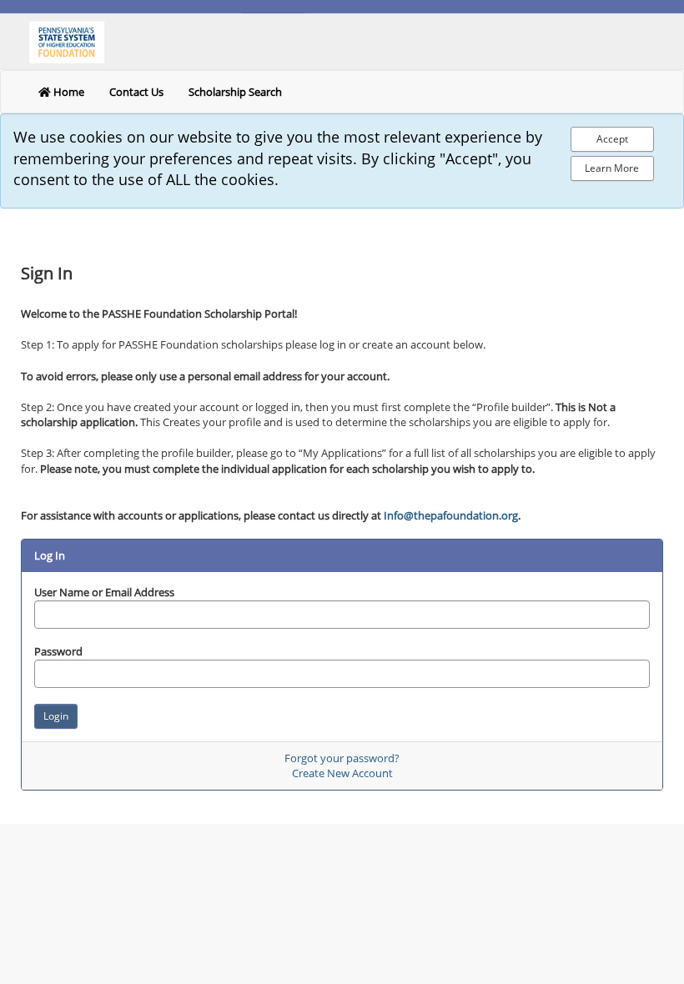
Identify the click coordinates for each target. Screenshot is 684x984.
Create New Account (342, 773)
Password (58, 651)
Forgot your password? (342, 758)
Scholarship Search (235, 91)
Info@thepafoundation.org (451, 515)
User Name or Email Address (104, 592)
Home (67, 91)
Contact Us (136, 91)
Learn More (612, 168)
